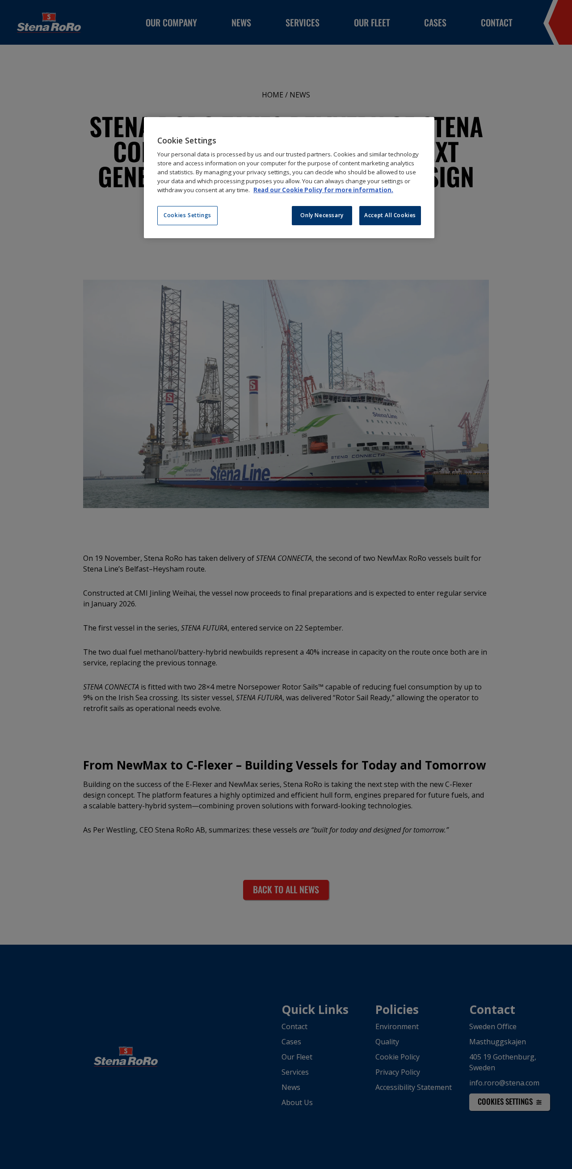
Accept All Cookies (390, 215)
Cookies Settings (187, 215)
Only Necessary (321, 215)
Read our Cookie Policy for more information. (323, 190)
